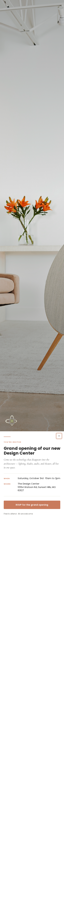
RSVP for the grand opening (32, 504)
